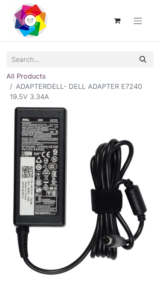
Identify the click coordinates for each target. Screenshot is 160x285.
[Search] (143, 59)
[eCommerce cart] (116, 20)
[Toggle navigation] (138, 20)
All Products (26, 76)
